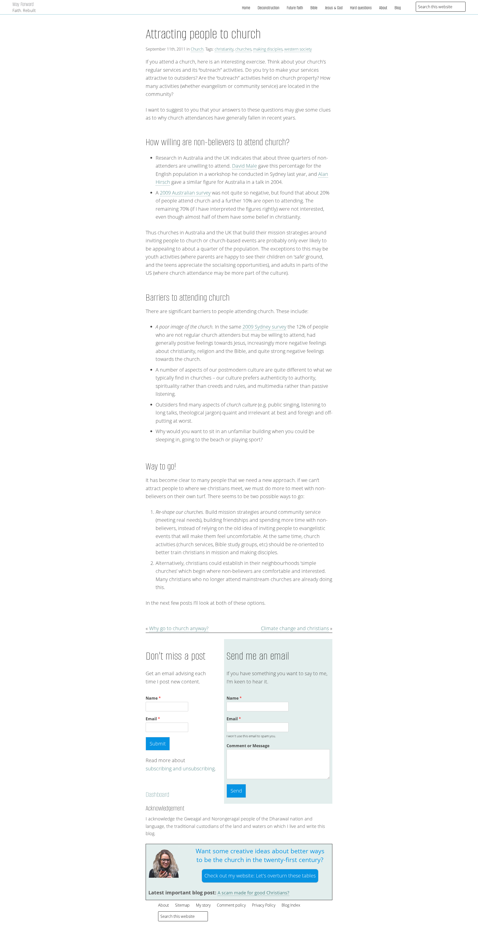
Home (246, 7)
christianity (224, 49)
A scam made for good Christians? (253, 893)
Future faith (295, 7)
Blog (398, 7)
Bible (313, 7)
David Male (244, 165)
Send (236, 790)
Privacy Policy (263, 905)
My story (203, 905)
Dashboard (157, 794)
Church (197, 49)
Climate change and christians (295, 628)
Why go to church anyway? (178, 628)
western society (298, 49)
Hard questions (361, 7)
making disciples (268, 49)
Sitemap (182, 905)
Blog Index (291, 905)
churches (243, 49)
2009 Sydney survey (264, 326)
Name (153, 698)
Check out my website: (260, 875)
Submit (158, 743)
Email (153, 719)
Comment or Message (248, 745)
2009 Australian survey (185, 192)
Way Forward (23, 4)
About (383, 7)
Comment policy (231, 905)
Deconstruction (268, 7)
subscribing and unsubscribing (180, 768)
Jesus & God (334, 7)
